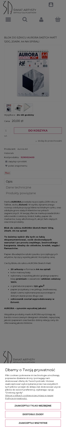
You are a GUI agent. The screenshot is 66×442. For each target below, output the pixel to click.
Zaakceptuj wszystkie (33, 423)
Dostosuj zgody (33, 414)
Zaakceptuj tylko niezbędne (33, 405)
